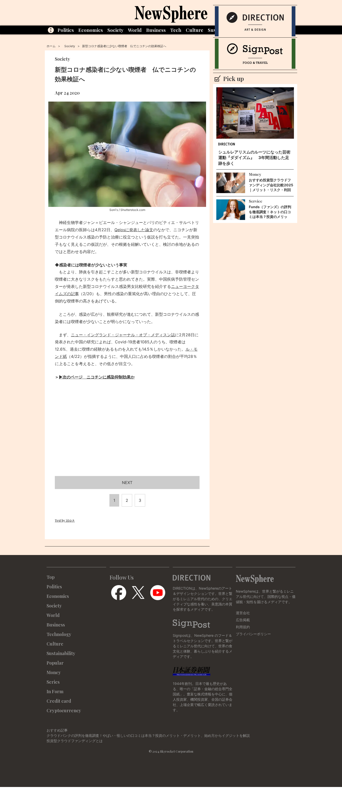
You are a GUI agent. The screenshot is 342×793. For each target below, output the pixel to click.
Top (51, 577)
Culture (194, 30)
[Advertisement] (127, 434)
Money (54, 672)
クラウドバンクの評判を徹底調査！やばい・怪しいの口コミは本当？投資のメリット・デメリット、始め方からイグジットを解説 (148, 735)
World (135, 30)
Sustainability (61, 653)
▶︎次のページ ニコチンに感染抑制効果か (97, 376)
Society (115, 30)
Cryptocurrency (64, 710)
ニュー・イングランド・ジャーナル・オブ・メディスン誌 (123, 334)
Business (156, 30)
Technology (59, 634)
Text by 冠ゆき (65, 520)
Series (53, 682)
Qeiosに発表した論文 (133, 229)
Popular (55, 663)
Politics (66, 30)
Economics (90, 30)
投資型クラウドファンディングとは (75, 741)
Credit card (59, 701)
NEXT (127, 482)
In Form (55, 691)
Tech (175, 30)
